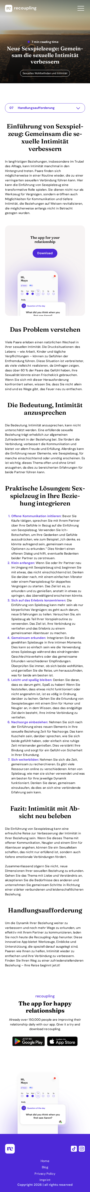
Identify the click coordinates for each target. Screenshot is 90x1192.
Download (45, 253)
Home (45, 1161)
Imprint (45, 1180)
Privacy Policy (45, 1174)
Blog (45, 1167)
